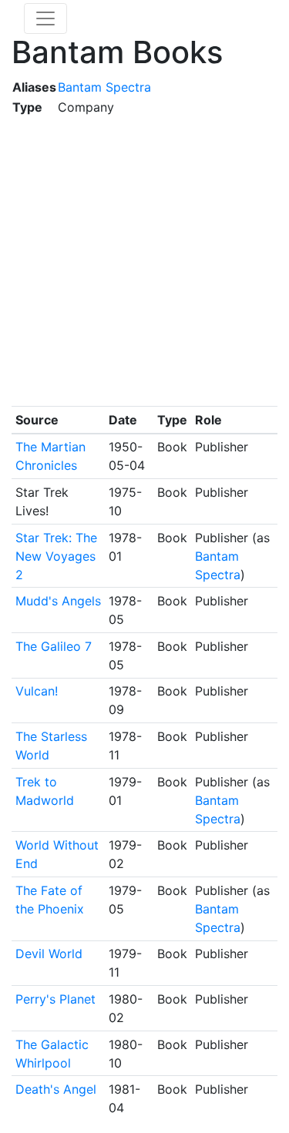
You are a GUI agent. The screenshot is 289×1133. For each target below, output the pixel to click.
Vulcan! (36, 691)
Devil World (48, 953)
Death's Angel (55, 1089)
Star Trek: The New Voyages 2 (56, 556)
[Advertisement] (144, 261)
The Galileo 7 (53, 646)
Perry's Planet (55, 999)
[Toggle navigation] (45, 18)
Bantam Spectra (104, 87)
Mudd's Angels (58, 600)
